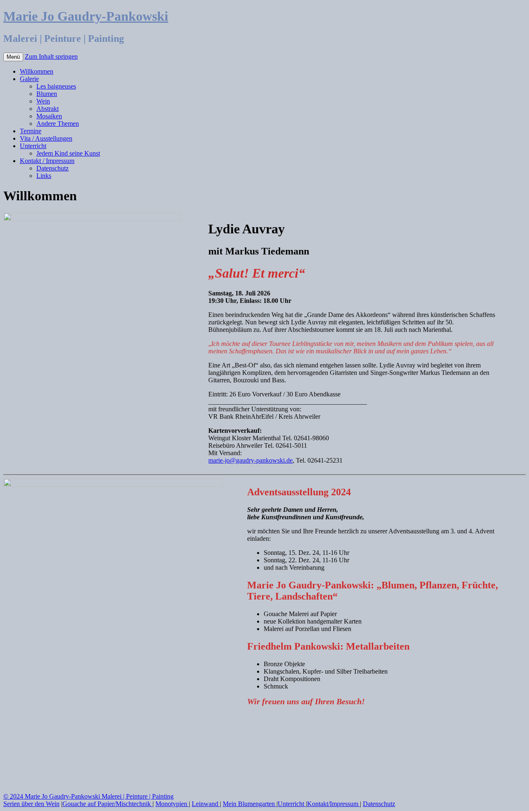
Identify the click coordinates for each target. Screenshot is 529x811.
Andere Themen (57, 123)
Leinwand (206, 803)
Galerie (29, 78)
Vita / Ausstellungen (46, 138)
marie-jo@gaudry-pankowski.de (250, 460)
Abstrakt (47, 108)
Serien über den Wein (31, 803)
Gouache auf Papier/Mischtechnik (107, 803)
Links (43, 175)
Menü (13, 57)
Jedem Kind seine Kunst (68, 153)
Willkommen (36, 71)
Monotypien (172, 803)
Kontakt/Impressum (333, 803)
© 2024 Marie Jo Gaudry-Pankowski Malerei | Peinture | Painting (88, 796)
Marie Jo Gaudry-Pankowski (85, 16)
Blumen (46, 93)
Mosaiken (49, 116)
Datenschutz (52, 168)
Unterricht (33, 145)
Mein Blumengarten (249, 803)
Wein (43, 101)
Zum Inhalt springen (51, 56)
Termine (30, 130)
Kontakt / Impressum (47, 160)
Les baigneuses (56, 86)
